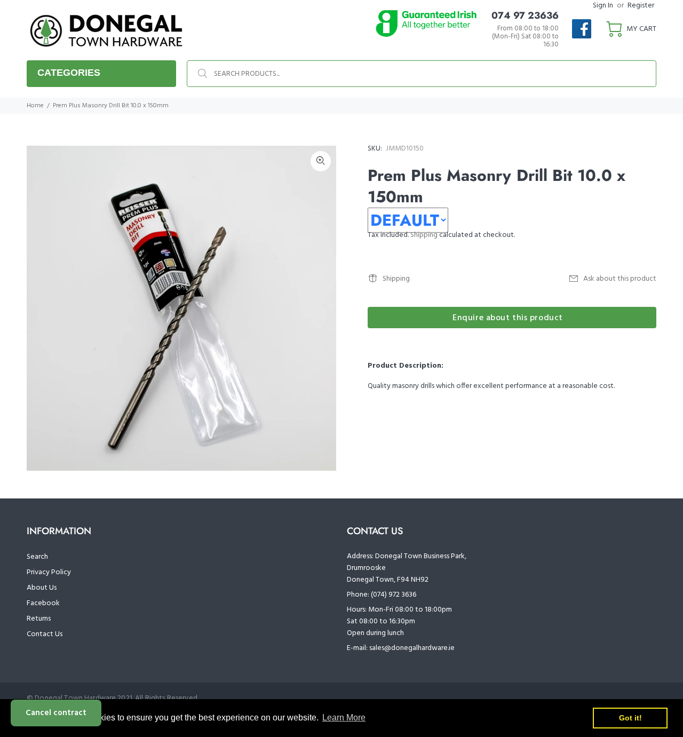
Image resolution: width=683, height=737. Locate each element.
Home (35, 105)
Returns (39, 619)
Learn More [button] (344, 717)
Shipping (424, 235)
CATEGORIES (68, 72)
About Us (42, 588)
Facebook (43, 603)
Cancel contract (56, 713)
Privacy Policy (49, 572)
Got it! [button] (630, 718)
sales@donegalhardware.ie (412, 648)
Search (37, 557)
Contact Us (44, 634)
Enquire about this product (507, 318)
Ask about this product (619, 279)
